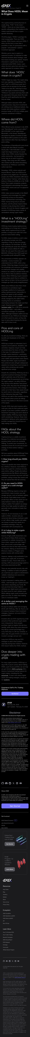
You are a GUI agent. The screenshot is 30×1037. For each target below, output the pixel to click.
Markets (5, 897)
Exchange (5, 944)
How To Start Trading (8, 934)
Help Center (5, 889)
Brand (4, 899)
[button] (27, 6)
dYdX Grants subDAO (8, 918)
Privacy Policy (6, 904)
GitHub (3, 825)
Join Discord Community (7, 823)
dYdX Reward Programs (7, 820)
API (3, 921)
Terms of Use (6, 902)
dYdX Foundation (7, 913)
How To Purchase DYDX (8, 932)
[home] (6, 6)
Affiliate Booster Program (8, 949)
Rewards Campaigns (8, 937)
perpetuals (4, 675)
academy (7, 680)
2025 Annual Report (7, 939)
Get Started (15, 694)
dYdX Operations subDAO (9, 915)
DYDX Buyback (6, 942)
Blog (4, 892)
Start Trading (4, 827)
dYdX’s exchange (17, 669)
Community (5, 947)
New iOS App (6, 923)
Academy (5, 894)
